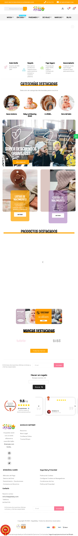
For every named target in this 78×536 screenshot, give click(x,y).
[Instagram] (9, 458)
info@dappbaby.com (66, 2)
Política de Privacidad (47, 484)
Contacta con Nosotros (11, 484)
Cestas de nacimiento (58, 199)
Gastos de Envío (8, 478)
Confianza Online (26, 436)
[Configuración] (62, 9)
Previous (42, 262)
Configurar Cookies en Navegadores (52, 478)
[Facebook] (9, 453)
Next (76, 340)
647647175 (50, 2)
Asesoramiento (68, 63)
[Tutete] (21, 341)
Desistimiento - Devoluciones (13, 481)
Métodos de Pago (9, 475)
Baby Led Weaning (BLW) (29, 115)
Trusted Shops (25, 439)
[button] (21, 162)
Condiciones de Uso (47, 481)
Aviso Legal (24, 433)
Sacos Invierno (11, 114)
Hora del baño (66, 114)
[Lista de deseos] (68, 9)
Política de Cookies (46, 475)
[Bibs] (56, 341)
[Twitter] (9, 463)
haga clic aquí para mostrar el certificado (61, 534)
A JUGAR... (48, 114)
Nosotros (23, 430)
